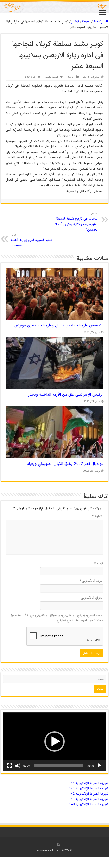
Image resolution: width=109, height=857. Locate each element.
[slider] (58, 765)
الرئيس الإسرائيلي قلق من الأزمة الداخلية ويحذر (65, 394)
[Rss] (58, 845)
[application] (54, 741)
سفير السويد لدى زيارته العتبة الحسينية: (31, 240)
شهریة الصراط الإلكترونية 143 (88, 788)
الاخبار (75, 21)
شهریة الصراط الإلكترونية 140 (88, 804)
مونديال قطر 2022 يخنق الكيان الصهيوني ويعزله (65, 464)
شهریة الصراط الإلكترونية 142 (88, 793)
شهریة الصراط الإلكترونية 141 (88, 799)
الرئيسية (99, 21)
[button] (54, 741)
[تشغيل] (99, 765)
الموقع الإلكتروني (92, 597)
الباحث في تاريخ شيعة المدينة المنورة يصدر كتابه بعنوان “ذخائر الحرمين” (75, 222)
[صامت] (17, 765)
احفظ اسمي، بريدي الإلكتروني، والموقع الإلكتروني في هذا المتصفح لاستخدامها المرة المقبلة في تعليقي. (57, 617)
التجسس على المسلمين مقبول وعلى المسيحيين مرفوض (58, 325)
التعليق (97, 516)
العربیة (86, 21)
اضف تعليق (51, 77)
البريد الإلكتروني (91, 580)
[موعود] (54, 7)
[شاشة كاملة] (9, 765)
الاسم (98, 563)
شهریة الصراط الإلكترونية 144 (88, 783)
